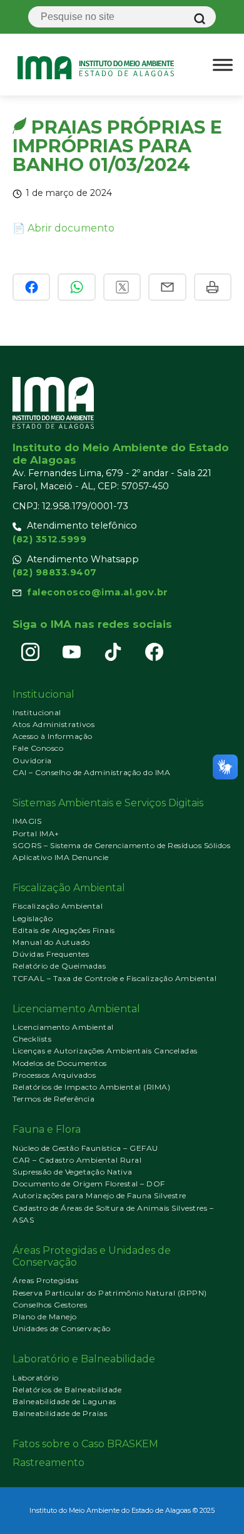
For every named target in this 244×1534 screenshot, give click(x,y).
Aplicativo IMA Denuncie (61, 857)
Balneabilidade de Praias (60, 1413)
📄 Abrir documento (63, 228)
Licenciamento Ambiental (63, 1027)
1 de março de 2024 (69, 192)
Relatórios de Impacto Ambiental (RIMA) (91, 1087)
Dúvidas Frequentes (51, 954)
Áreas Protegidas (45, 1280)
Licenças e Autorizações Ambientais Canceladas (105, 1050)
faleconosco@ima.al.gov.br (97, 592)
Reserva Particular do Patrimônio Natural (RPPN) (110, 1292)
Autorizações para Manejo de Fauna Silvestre (99, 1195)
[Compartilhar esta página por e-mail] (167, 287)
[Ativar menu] (223, 64)
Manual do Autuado (51, 942)
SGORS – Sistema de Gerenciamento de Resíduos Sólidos (121, 845)
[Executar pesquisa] (199, 18)
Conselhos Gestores (50, 1304)
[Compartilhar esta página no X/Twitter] (122, 287)
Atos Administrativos (53, 724)
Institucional (37, 712)
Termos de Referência (53, 1098)
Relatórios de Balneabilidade (67, 1389)
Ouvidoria (32, 760)
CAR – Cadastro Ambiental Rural (77, 1160)
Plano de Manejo (45, 1316)
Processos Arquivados (54, 1075)
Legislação (33, 918)
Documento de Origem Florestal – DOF (89, 1183)
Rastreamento (48, 1462)
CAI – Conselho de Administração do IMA (91, 772)
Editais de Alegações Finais (64, 930)
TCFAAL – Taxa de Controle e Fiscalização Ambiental (114, 978)
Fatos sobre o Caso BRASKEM (85, 1444)
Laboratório (36, 1377)
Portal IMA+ (36, 833)
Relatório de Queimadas (59, 965)
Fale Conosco (38, 748)
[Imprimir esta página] (212, 287)
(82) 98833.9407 (55, 572)
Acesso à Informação (53, 736)
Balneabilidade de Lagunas (64, 1401)
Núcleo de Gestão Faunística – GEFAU (85, 1148)
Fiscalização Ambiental (58, 906)
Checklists (32, 1038)
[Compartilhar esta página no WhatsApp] (76, 287)
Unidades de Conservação (62, 1328)
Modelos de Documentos (60, 1063)
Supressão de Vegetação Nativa (73, 1171)
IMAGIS (27, 821)
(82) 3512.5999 (49, 539)
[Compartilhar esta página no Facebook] (31, 287)
